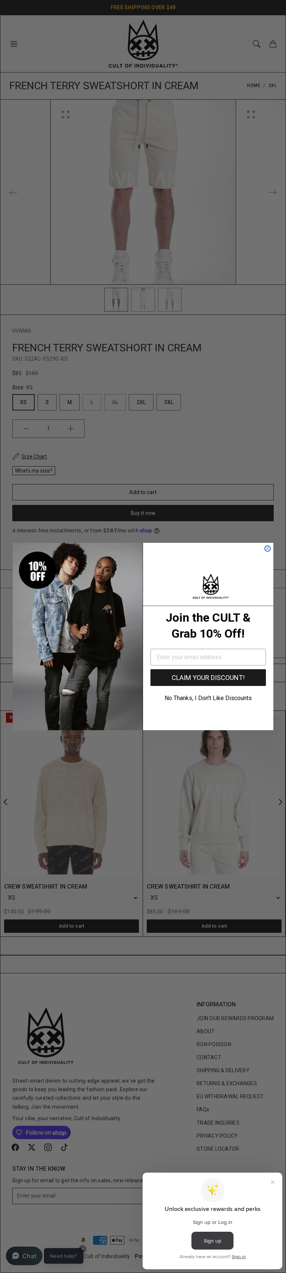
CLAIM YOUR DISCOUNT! (208, 677)
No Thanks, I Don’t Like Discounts (208, 698)
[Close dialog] (267, 548)
